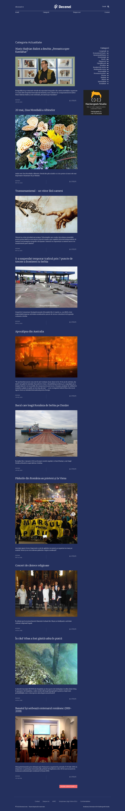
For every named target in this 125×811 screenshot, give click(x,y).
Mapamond (102, 61)
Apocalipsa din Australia (29, 331)
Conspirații (102, 51)
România (103, 65)
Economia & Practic (99, 53)
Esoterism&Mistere (100, 55)
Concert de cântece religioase (32, 565)
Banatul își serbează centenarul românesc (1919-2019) (43, 710)
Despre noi (76, 12)
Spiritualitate (102, 81)
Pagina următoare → (68, 786)
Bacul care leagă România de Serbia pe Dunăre (42, 405)
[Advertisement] (62, 27)
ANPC (54, 801)
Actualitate (102, 83)
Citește (73, 100)
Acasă (17, 12)
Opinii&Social (101, 63)
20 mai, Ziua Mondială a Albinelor (35, 110)
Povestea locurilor (100, 73)
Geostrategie (102, 57)
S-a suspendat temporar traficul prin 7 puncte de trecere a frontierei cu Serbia (44, 260)
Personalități (102, 71)
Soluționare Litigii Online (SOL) (68, 801)
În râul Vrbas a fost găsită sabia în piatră (38, 638)
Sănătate (103, 77)
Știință (104, 79)
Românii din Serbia (99, 67)
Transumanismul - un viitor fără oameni (39, 190)
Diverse (103, 75)
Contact (107, 12)
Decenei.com (24, 806)
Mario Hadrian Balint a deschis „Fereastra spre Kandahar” (42, 50)
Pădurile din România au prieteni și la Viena (40, 478)
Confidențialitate (85, 801)
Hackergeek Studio (103, 806)
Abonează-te (19, 7)
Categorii (46, 12)
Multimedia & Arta (100, 69)
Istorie (103, 59)
